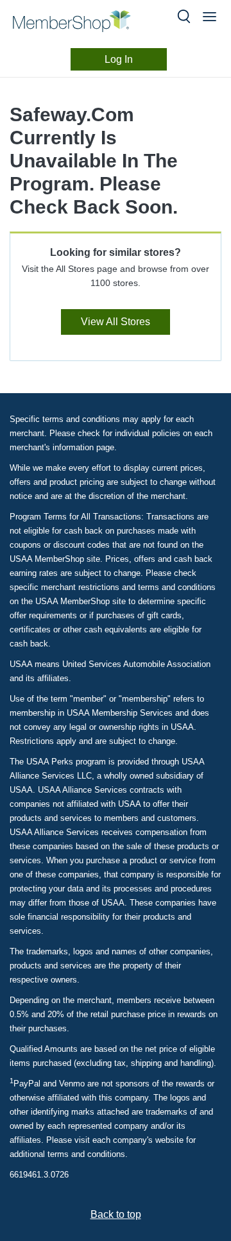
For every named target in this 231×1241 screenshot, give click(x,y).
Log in (119, 59)
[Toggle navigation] (209, 17)
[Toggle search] (183, 17)
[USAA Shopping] (82, 21)
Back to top (115, 1214)
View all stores (115, 321)
